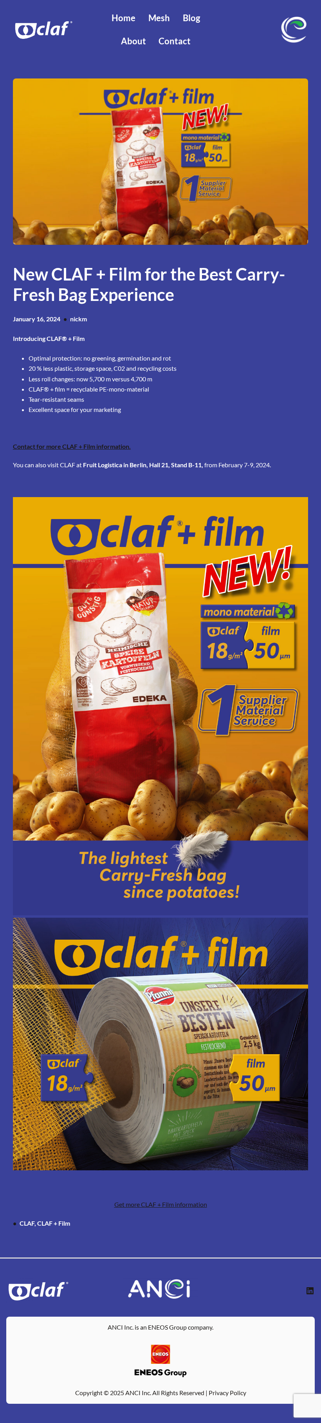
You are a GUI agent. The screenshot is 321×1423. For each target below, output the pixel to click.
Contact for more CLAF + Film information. (72, 446)
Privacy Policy (227, 1392)
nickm (78, 318)
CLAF (27, 1223)
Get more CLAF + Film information (160, 1204)
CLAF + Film (53, 1223)
